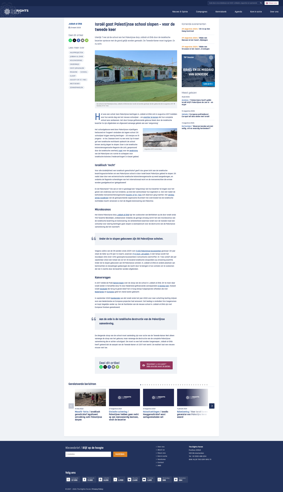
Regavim (73, 72)
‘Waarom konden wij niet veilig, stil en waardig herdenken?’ (197, 127)
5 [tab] (149, 385)
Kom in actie (256, 12)
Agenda (238, 12)
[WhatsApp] (70, 40)
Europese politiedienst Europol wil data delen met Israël (195, 115)
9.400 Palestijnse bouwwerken (148, 251)
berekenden (115, 298)
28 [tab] (200, 385)
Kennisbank (221, 12)
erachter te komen (150, 117)
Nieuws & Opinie (180, 12)
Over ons (274, 12)
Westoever (74, 83)
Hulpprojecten (76, 52)
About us (161, 450)
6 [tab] (152, 385)
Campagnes (201, 12)
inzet (120, 151)
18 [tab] (178, 385)
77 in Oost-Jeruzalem (140, 254)
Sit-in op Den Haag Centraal (196, 30)
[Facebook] (78, 40)
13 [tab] (167, 385)
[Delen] (86, 40)
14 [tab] (169, 385)
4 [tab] (147, 385)
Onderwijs (74, 64)
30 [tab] (205, 385)
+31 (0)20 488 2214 (199, 456)
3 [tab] (145, 385)
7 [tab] (154, 385)
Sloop (72, 76)
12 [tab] (165, 385)
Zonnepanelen (76, 87)
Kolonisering (76, 60)
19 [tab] (180, 385)
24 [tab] (191, 385)
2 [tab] (143, 385)
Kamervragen (118, 283)
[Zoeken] (261, 3)
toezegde (103, 289)
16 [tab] (174, 385)
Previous (71, 406)
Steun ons (273, 3)
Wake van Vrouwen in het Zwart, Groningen (195, 48)
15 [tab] (171, 385)
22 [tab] (187, 385)
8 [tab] (156, 385)
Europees (110, 292)
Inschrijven (119, 454)
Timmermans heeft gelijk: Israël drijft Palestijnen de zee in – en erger (197, 102)
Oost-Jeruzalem (77, 68)
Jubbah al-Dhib (76, 56)
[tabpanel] (90, 406)
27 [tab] (198, 385)
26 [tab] (196, 385)
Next (211, 406)
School (83, 72)
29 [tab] (202, 385)
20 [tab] (183, 385)
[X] (74, 40)
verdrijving (133, 151)
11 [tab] (163, 385)
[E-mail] (82, 40)
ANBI (159, 466)
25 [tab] (194, 385)
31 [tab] (207, 385)
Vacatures (162, 459)
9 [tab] (158, 385)
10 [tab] (160, 385)
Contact (161, 462)
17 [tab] (176, 385)
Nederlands (99, 292)
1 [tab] (141, 385)
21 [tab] (185, 385)
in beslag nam (163, 286)
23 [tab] (189, 385)
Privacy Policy (97, 489)
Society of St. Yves (78, 80)
